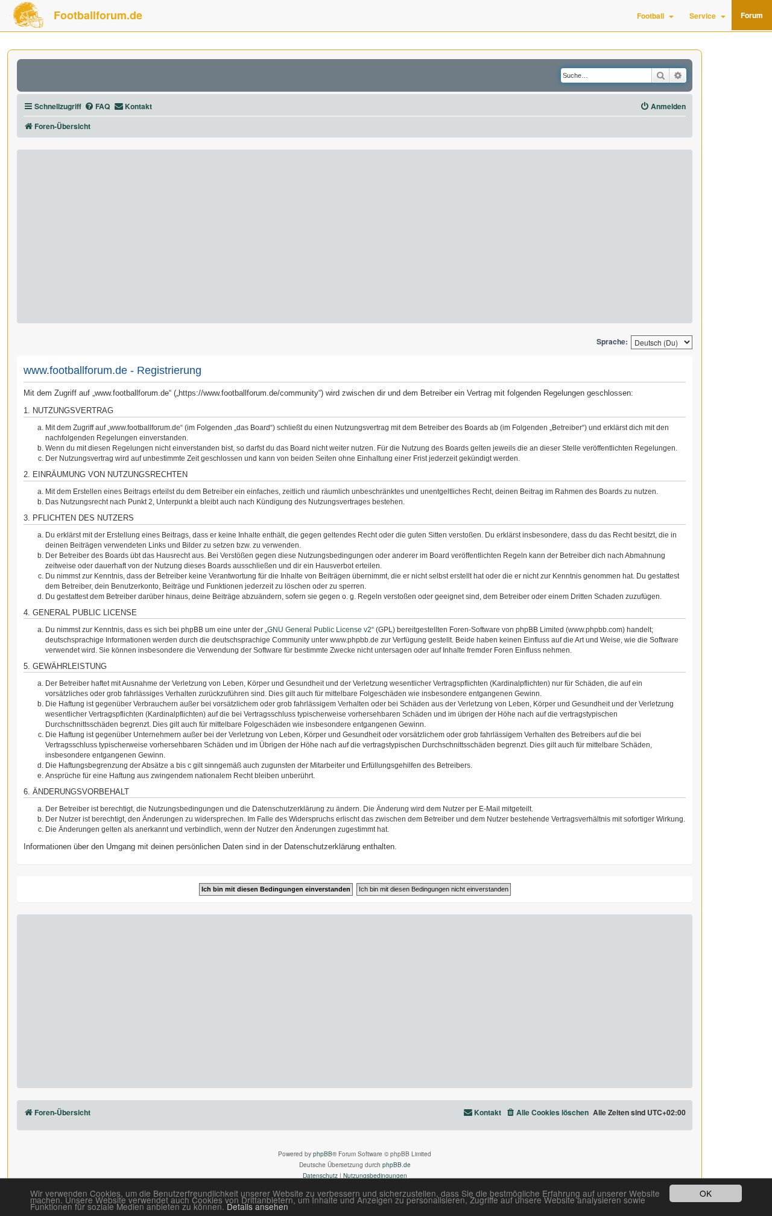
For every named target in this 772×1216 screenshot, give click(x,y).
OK (706, 1193)
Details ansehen (257, 1206)
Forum (752, 15)
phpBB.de (396, 1165)
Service (702, 15)
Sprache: (612, 342)
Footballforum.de (98, 15)
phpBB (322, 1154)
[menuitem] (97, 106)
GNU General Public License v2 (319, 629)
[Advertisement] (355, 236)
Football (650, 15)
